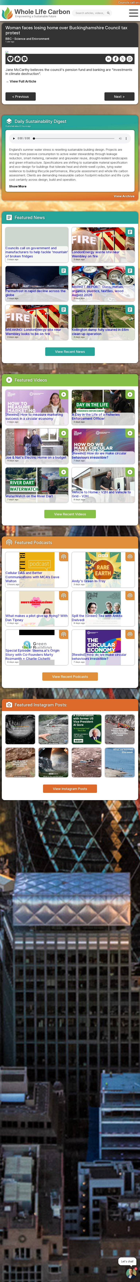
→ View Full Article (20, 81)
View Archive (124, 196)
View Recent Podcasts (70, 677)
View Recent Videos (70, 514)
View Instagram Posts (70, 789)
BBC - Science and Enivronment (27, 39)
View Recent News (70, 352)
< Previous (20, 97)
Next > (119, 97)
